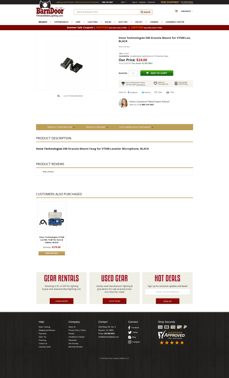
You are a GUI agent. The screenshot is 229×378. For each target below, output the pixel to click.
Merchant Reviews (76, 347)
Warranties (73, 340)
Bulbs (108, 22)
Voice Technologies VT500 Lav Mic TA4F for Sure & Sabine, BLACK (51, 240)
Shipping (183, 83)
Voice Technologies (49, 148)
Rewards (151, 2)
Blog (133, 337)
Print (172, 92)
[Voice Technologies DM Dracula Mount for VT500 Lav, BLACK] (71, 89)
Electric (123, 22)
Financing (42, 340)
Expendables (61, 22)
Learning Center (175, 22)
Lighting (93, 22)
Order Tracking (44, 327)
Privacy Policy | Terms (77, 330)
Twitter (135, 332)
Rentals (71, 334)
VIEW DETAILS (51, 253)
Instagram (135, 342)
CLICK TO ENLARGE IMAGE (73, 96)
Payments (43, 334)
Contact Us (43, 343)
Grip (78, 22)
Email (160, 92)
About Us (72, 327)
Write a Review (124, 47)
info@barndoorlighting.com (108, 337)
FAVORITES (163, 83)
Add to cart (159, 73)
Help (123, 2)
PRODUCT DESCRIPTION (59, 127)
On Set (139, 22)
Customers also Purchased (135, 127)
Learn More (61, 301)
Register (142, 2)
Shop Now (114, 301)
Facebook (134, 328)
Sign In (134, 2)
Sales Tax (42, 337)
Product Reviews (95, 127)
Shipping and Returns (47, 330)
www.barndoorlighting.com (67, 289)
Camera (154, 22)
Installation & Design (76, 337)
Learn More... (141, 85)
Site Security (73, 343)
